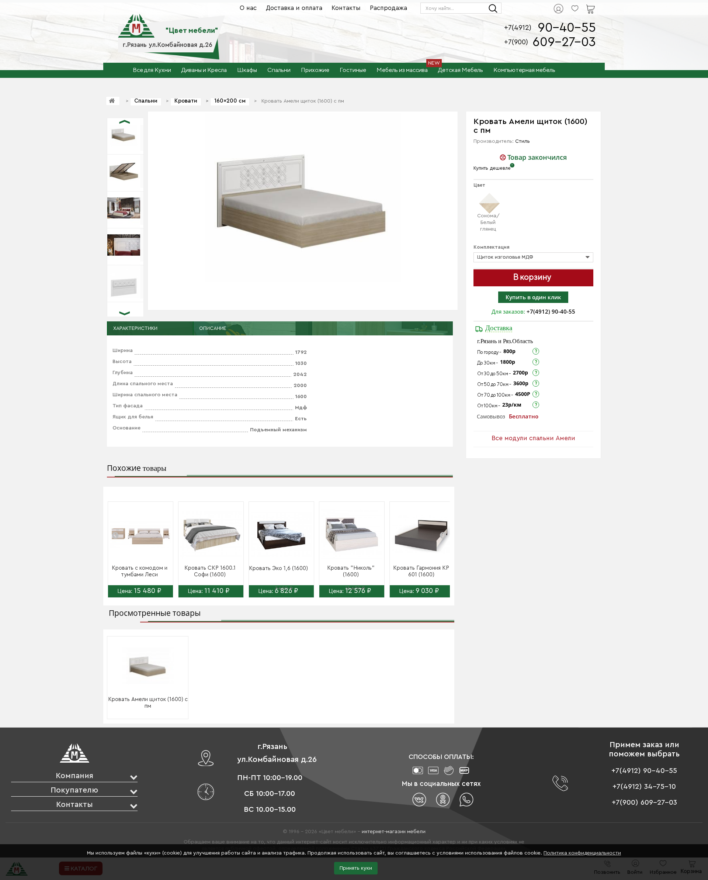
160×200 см (230, 101)
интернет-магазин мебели (394, 831)
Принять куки (356, 868)
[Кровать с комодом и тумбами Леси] (140, 534)
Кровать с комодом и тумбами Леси (139, 571)
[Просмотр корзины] (581, 4)
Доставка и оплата (294, 8)
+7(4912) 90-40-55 (551, 311)
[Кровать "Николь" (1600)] (351, 534)
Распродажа (388, 8)
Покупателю (74, 790)
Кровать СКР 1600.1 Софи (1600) (210, 571)
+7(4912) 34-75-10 (644, 786)
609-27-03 (564, 42)
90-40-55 (567, 27)
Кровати (185, 101)
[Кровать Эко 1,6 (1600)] (281, 534)
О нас (248, 8)
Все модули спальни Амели (533, 438)
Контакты (346, 8)
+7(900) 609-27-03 (644, 802)
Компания (74, 776)
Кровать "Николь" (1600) (351, 571)
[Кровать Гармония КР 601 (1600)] (422, 534)
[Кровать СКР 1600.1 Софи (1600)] (210, 534)
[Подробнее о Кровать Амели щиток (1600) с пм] (148, 666)
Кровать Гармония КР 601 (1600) (421, 571)
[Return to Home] (113, 101)
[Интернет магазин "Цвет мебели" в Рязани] (136, 21)
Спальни (145, 101)
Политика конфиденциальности (582, 853)
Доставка (498, 328)
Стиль (522, 141)
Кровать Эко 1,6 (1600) (278, 568)
